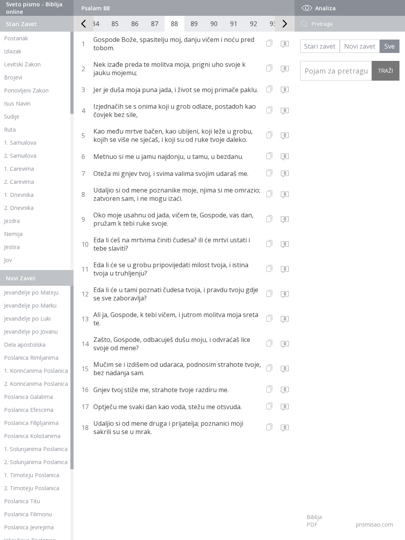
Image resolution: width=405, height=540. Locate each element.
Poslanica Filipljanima (31, 423)
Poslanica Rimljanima (31, 357)
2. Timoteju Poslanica (31, 488)
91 (233, 23)
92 (253, 23)
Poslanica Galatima (28, 396)
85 (115, 23)
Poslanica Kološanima (32, 436)
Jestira (12, 247)
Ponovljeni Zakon (26, 90)
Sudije (11, 116)
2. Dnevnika (19, 207)
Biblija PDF (314, 520)
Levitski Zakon (22, 64)
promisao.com (374, 524)
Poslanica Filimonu (28, 514)
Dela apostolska (24, 344)
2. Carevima (19, 181)
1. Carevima (19, 168)
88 (174, 23)
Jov (8, 260)
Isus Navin (17, 103)
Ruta (10, 129)
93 (273, 23)
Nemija (13, 234)
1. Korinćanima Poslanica (36, 370)
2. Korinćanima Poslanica (36, 383)
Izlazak (12, 51)
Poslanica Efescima (28, 409)
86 (134, 23)
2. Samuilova (20, 155)
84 (95, 23)
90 (214, 23)
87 (154, 23)
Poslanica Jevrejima (29, 527)
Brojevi (13, 77)
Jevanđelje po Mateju (31, 292)
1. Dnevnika (19, 194)
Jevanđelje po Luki (27, 318)
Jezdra (12, 221)
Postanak (16, 38)
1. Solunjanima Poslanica (36, 449)
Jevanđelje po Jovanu (31, 331)
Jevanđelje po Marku (30, 305)
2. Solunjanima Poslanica (36, 462)
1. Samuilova (20, 142)
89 (194, 23)
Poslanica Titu (22, 501)
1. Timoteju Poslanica (31, 475)
